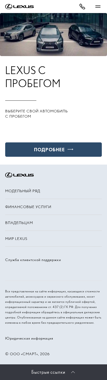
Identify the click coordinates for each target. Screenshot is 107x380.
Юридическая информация (29, 338)
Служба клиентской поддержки (33, 259)
